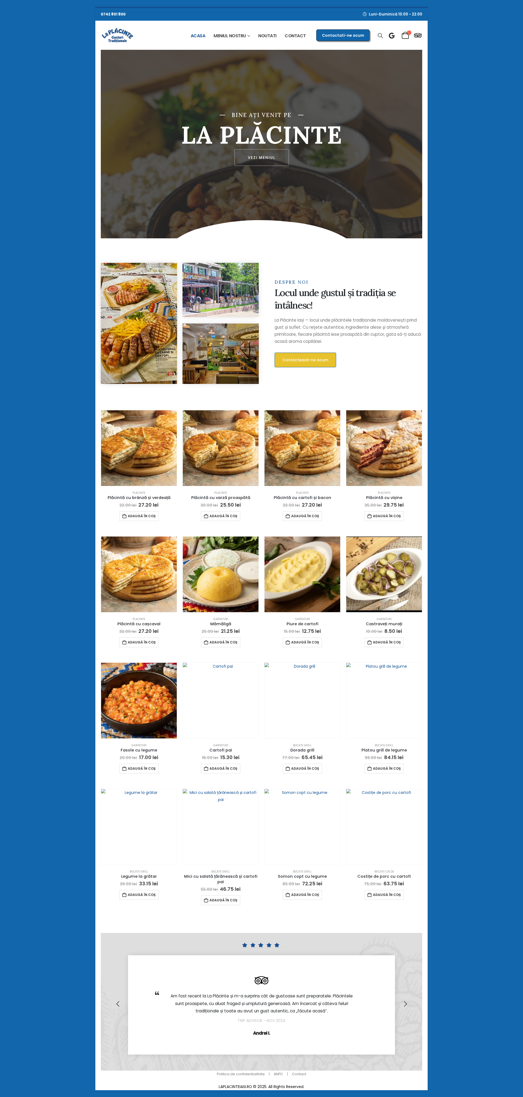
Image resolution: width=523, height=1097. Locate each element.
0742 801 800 (113, 14)
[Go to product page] (139, 448)
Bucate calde (384, 872)
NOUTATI (267, 36)
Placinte (139, 493)
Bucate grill (302, 745)
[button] (380, 35)
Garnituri (220, 619)
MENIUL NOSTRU (230, 36)
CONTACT (295, 36)
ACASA (198, 36)
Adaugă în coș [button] (142, 516)
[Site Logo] (117, 35)
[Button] (392, 36)
